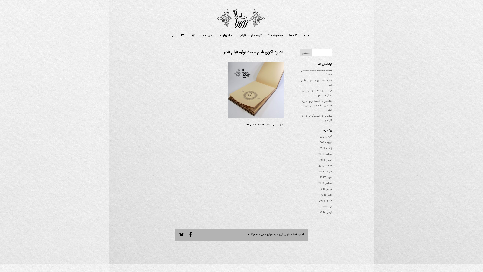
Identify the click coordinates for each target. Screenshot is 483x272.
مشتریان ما (225, 35)
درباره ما (207, 35)
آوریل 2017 (326, 177)
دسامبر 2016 (325, 183)
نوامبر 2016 (326, 189)
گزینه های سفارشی (250, 35)
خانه (306, 35)
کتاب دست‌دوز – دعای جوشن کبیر (316, 82)
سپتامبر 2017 (325, 171)
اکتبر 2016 (326, 195)
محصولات (277, 35)
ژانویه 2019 (325, 148)
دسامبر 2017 (325, 166)
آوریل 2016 (326, 212)
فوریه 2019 (326, 142)
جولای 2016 (325, 201)
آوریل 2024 (326, 136)
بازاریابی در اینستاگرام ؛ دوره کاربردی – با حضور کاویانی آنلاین (317, 106)
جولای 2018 (325, 160)
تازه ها (293, 35)
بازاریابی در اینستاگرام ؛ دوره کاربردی (317, 118)
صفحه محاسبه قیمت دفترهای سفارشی (316, 72)
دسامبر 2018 (325, 154)
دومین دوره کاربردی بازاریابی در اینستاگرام (317, 93)
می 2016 (327, 206)
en (193, 35)
